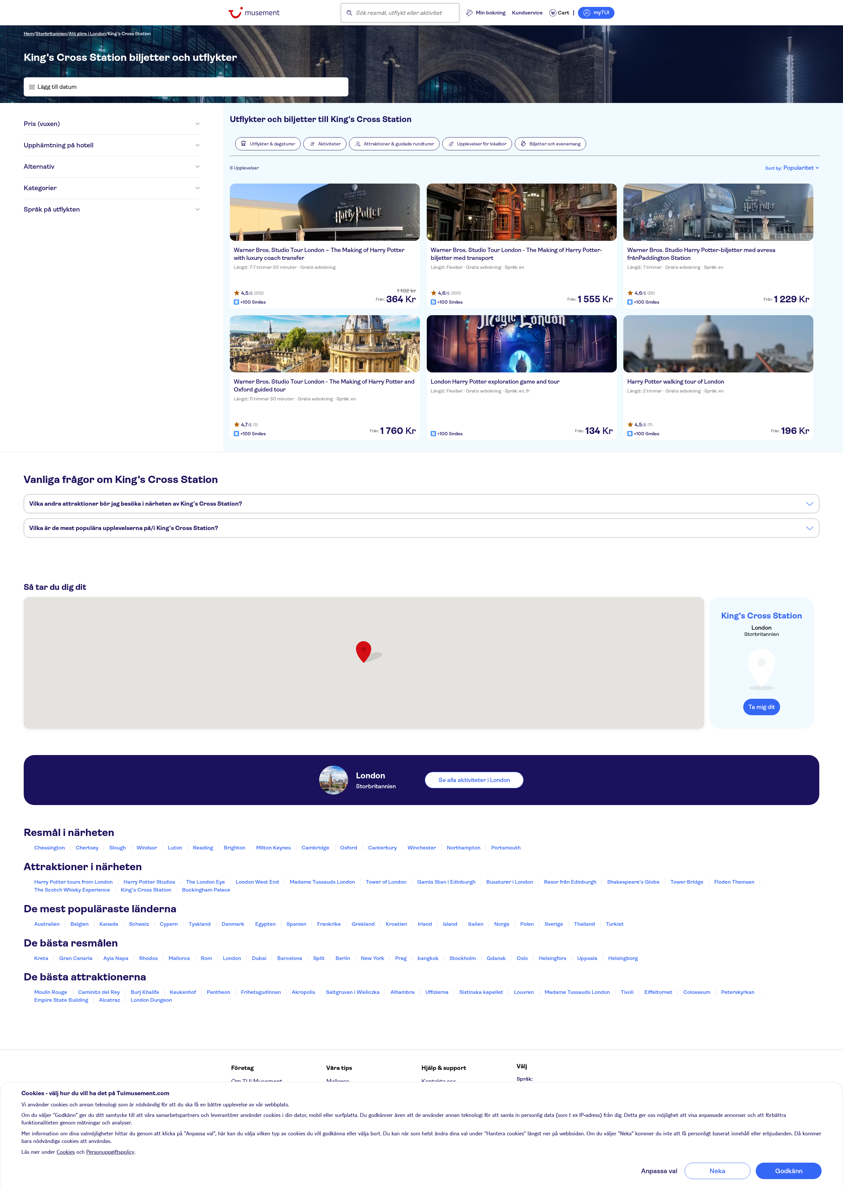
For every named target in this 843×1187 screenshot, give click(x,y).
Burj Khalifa (145, 992)
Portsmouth (506, 848)
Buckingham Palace (206, 890)
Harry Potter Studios (149, 882)
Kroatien (396, 924)
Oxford (348, 848)
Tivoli (627, 992)
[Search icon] (349, 13)
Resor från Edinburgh (570, 882)
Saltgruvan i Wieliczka (353, 992)
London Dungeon (151, 1000)
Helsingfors (552, 958)
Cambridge (315, 848)
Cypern (169, 924)
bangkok (428, 958)
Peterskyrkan (737, 992)
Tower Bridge (686, 882)
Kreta (41, 958)
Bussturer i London (509, 882)
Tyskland (200, 924)
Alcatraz (109, 1000)
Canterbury (382, 848)
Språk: (525, 1079)
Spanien (296, 924)
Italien (475, 924)
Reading (203, 848)
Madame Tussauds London (322, 882)
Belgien (79, 924)
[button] (268, 143)
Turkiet (615, 924)
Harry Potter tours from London (73, 882)
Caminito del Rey (99, 992)
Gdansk (496, 958)
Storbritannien (51, 33)
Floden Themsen (734, 882)
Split (319, 958)
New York (372, 958)
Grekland (363, 924)
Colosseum (696, 992)
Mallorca (179, 958)
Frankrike (329, 924)
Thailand (584, 924)
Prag (401, 958)
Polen (527, 924)
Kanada (108, 924)
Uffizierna (437, 992)
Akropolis (303, 992)
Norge (501, 924)
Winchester (422, 848)
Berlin (343, 958)
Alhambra (403, 992)
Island (450, 924)
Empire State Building (61, 1000)
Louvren (524, 992)
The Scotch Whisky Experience (72, 890)
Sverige (554, 924)
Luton (175, 848)
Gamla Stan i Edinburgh (446, 882)
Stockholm (462, 958)
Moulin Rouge (50, 992)
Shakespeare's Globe (633, 882)
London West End (257, 882)
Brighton (234, 848)
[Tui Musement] (259, 12)
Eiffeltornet (658, 992)
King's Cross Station (129, 33)
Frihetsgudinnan (261, 992)
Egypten (265, 924)
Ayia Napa (115, 958)
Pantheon (218, 992)
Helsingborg (623, 958)
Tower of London (386, 882)
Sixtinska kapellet (481, 992)
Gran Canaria (76, 958)
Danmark (233, 924)
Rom (206, 958)
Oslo (522, 958)
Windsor (147, 848)
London (232, 958)
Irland (425, 924)
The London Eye (205, 882)
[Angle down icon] (130, 124)
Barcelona (289, 958)
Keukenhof (183, 992)
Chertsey (87, 848)
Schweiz (139, 924)
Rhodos (148, 958)
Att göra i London (87, 33)
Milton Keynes (273, 848)
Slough (117, 848)
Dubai (259, 958)
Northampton (463, 848)
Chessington (49, 848)
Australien (47, 924)
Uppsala (587, 958)
